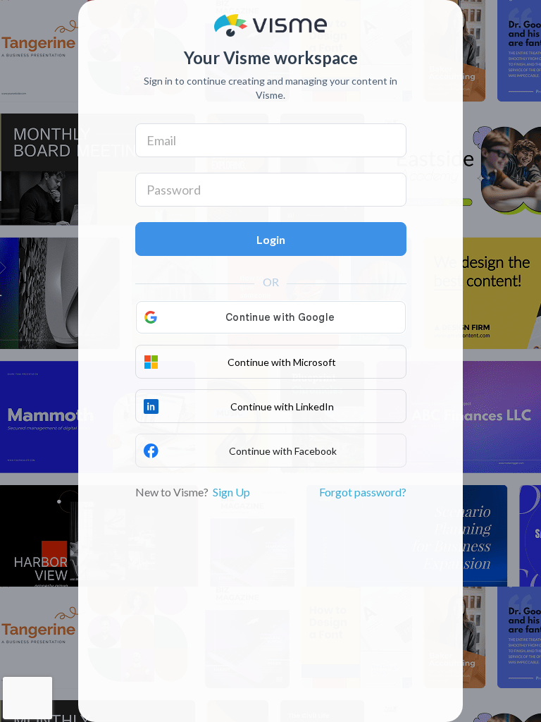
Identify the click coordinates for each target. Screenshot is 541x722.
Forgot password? (362, 491)
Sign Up (231, 491)
